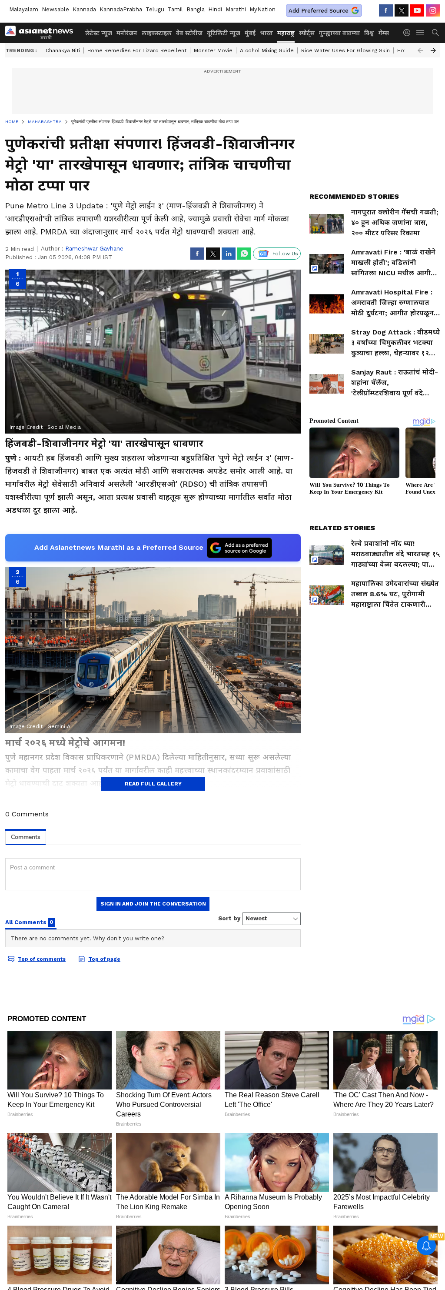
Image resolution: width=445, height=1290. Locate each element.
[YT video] (417, 10)
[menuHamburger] (420, 32)
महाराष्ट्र (286, 33)
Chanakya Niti (63, 50)
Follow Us (285, 254)
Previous (420, 50)
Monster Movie (213, 50)
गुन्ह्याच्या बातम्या (339, 33)
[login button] (409, 32)
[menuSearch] (435, 32)
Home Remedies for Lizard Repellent (136, 50)
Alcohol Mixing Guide (267, 50)
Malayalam (23, 9)
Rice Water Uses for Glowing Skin (345, 50)
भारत (266, 33)
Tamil (175, 9)
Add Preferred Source (319, 10)
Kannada (84, 9)
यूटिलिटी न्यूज (223, 33)
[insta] (433, 10)
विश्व (369, 33)
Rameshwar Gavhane (94, 248)
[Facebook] (386, 10)
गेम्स (384, 33)
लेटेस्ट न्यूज (98, 33)
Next (433, 50)
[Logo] (42, 33)
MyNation (262, 9)
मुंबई (250, 33)
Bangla (195, 9)
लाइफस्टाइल (157, 33)
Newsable (55, 9)
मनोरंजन (126, 33)
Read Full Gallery (153, 784)
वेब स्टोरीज (189, 33)
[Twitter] (401, 10)
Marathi (236, 9)
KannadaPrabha (121, 9)
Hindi (215, 9)
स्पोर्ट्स (307, 33)
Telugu (155, 9)
